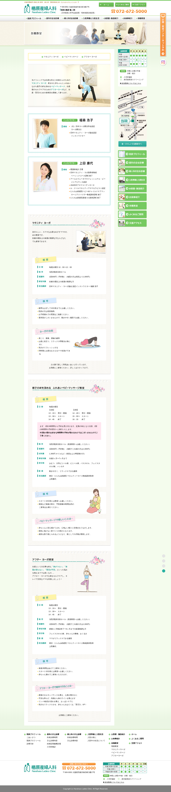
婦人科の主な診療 (74, 734)
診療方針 (30, 744)
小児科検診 (51, 747)
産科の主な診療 (53, 734)
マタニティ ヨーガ (51, 57)
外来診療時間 (52, 737)
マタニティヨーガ (118, 749)
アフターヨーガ (117, 756)
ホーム (134, 734)
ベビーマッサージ (71, 57)
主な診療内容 (52, 741)
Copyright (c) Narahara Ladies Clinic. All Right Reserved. (85, 789)
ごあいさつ (31, 737)
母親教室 (114, 746)
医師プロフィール (34, 734)
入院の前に (92, 737)
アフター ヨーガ (90, 57)
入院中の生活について (96, 741)
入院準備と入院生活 (95, 734)
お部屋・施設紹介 (118, 734)
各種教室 (114, 743)
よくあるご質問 (137, 739)
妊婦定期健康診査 (54, 744)
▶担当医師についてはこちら (130, 83)
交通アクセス (136, 743)
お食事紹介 (115, 739)
